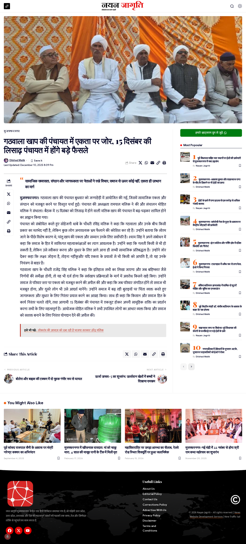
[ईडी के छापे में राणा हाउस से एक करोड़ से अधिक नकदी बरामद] (185, 199)
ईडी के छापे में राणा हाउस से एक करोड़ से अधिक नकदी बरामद (216, 202)
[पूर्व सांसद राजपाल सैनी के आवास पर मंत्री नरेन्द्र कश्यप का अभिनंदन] (32, 426)
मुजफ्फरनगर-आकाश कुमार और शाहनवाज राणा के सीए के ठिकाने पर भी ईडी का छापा (216, 180)
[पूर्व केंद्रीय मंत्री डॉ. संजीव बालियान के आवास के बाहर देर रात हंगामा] (185, 305)
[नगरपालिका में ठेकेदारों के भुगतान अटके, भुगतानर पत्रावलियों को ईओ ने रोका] (185, 348)
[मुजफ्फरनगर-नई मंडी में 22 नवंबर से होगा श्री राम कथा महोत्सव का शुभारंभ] (213, 426)
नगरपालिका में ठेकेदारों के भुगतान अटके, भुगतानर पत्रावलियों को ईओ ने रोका (215, 350)
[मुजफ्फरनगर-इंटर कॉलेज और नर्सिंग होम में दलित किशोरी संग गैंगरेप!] (185, 242)
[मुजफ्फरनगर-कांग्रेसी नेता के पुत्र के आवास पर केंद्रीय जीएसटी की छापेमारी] (185, 220)
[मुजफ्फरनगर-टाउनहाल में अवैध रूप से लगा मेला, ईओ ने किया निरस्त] (185, 263)
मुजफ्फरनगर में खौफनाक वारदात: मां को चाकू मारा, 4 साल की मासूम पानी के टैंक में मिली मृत (90, 449)
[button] (232, 6)
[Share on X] (140, 163)
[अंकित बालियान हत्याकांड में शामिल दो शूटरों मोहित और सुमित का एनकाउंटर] (185, 284)
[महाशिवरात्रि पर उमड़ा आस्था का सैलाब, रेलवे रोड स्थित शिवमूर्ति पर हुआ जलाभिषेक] (153, 426)
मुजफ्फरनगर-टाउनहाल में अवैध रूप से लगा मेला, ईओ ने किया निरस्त (217, 265)
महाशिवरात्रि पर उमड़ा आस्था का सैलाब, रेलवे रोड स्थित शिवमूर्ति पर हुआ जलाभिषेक (152, 449)
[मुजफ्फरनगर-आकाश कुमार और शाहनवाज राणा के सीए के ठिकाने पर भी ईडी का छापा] (185, 178)
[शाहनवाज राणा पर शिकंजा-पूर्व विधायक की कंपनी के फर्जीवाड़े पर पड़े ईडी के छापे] (185, 326)
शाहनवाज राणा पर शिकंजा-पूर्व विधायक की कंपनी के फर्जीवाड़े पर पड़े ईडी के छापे (214, 329)
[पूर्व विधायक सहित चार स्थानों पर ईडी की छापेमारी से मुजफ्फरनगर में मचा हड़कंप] (185, 157)
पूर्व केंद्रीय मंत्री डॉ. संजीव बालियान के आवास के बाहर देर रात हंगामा (217, 308)
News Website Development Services (215, 514)
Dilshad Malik (17, 160)
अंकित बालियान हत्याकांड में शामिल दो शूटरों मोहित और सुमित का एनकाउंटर (215, 286)
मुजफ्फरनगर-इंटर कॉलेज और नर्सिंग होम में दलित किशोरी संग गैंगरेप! (217, 244)
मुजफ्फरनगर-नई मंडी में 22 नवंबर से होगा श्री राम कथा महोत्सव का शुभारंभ (212, 449)
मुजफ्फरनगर (12, 131)
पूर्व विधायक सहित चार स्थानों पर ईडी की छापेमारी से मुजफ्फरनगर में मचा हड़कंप (217, 159)
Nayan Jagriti (203, 165)
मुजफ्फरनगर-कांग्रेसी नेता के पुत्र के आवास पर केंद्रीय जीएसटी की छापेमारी (217, 223)
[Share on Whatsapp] (146, 163)
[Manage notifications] (7, 536)
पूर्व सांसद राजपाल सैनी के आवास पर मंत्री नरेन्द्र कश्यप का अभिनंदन (28, 449)
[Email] (152, 163)
